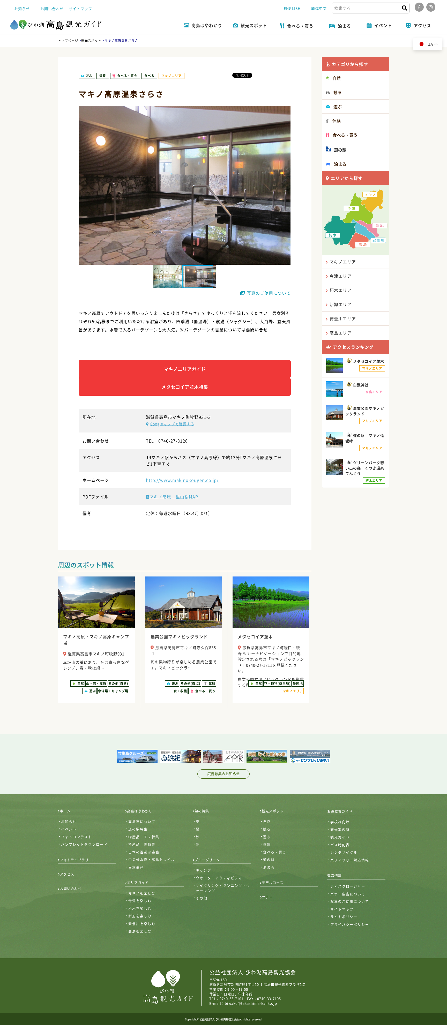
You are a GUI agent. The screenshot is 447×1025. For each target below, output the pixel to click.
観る (267, 828)
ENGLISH (292, 8)
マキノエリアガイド (185, 369)
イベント (69, 828)
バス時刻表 (340, 844)
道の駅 (339, 150)
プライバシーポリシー (349, 924)
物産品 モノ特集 (143, 836)
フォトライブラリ (74, 859)
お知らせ (22, 8)
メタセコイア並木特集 (184, 386)
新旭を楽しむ (140, 915)
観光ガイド (340, 836)
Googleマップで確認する (172, 423)
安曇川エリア (343, 318)
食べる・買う (274, 851)
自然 (267, 821)
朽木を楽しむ (140, 908)
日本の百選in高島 (144, 851)
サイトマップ (80, 8)
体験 (267, 844)
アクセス (67, 873)
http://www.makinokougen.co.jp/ (182, 480)
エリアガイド (138, 882)
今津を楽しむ (140, 900)
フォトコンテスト (76, 836)
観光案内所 (340, 829)
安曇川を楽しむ (141, 923)
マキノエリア (343, 262)
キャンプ (203, 870)
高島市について (141, 821)
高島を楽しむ (140, 931)
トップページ (68, 40)
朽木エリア (341, 290)
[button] (200, 276)
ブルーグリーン (207, 859)
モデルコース (273, 882)
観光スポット (91, 40)
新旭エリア (341, 304)
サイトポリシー (343, 916)
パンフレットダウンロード (84, 844)
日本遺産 (136, 867)
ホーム (65, 810)
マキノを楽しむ (141, 893)
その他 (201, 897)
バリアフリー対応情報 (349, 859)
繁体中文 (319, 8)
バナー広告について (347, 893)
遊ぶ (267, 836)
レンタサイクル (343, 852)
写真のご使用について (269, 293)
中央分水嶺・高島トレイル (151, 859)
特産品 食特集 (141, 844)
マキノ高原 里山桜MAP (173, 496)
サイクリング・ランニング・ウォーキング (223, 888)
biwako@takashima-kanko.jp (251, 1003)
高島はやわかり (139, 810)
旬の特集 (202, 810)
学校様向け (340, 821)
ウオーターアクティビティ (219, 877)
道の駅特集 (138, 828)
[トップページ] (56, 25)
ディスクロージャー (347, 886)
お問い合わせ (52, 8)
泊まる (269, 867)
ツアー (267, 896)
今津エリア (341, 276)
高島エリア (341, 333)
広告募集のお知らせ (223, 773)
